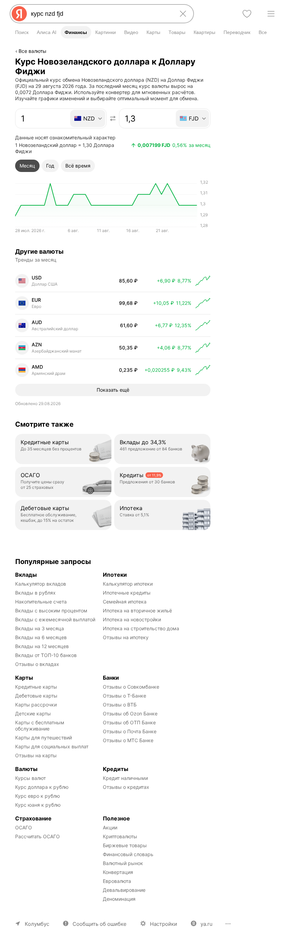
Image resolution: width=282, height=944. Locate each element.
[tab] (27, 166)
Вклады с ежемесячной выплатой (55, 619)
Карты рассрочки (36, 704)
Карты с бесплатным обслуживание (40, 725)
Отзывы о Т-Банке (124, 696)
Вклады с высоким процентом (51, 610)
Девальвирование (124, 890)
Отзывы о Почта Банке (129, 731)
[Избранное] (246, 13)
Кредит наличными (125, 778)
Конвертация (118, 872)
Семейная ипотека (125, 602)
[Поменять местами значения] (113, 118)
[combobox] (100, 14)
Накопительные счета (41, 602)
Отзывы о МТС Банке (128, 740)
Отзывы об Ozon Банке (130, 713)
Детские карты (33, 713)
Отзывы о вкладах (37, 664)
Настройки (163, 924)
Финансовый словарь (128, 854)
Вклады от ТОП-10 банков (46, 655)
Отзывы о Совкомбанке (131, 687)
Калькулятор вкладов (40, 584)
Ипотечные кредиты (127, 593)
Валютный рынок (123, 863)
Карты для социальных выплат (51, 746)
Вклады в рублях (35, 593)
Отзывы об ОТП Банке (129, 722)
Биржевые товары (125, 845)
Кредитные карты (36, 687)
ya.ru (206, 924)
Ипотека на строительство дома (141, 628)
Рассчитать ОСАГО (37, 836)
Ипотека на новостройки (132, 619)
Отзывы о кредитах (126, 787)
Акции (110, 827)
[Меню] (271, 14)
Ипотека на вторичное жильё (137, 610)
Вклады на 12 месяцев (42, 646)
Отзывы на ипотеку (126, 637)
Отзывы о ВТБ (120, 704)
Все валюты (32, 51)
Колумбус (37, 924)
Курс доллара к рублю (41, 787)
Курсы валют (30, 778)
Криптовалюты (120, 836)
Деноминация (119, 899)
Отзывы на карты (36, 755)
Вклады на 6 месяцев (41, 637)
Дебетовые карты (36, 696)
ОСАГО (23, 827)
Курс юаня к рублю (38, 805)
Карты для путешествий (43, 737)
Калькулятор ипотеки (128, 584)
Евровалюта (117, 881)
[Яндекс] (19, 13)
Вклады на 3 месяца (39, 628)
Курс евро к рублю (37, 796)
